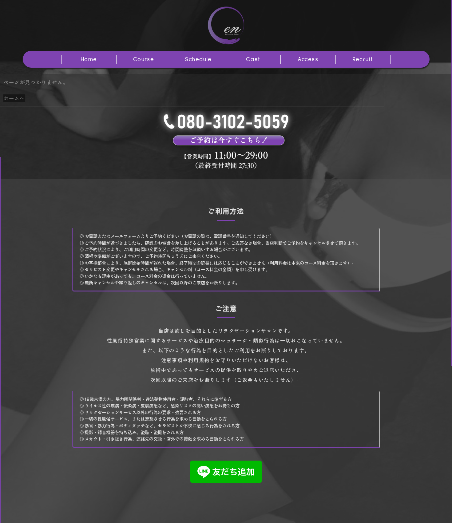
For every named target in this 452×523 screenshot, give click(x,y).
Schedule (198, 59)
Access (308, 59)
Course (143, 59)
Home (89, 59)
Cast (253, 59)
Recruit (363, 59)
